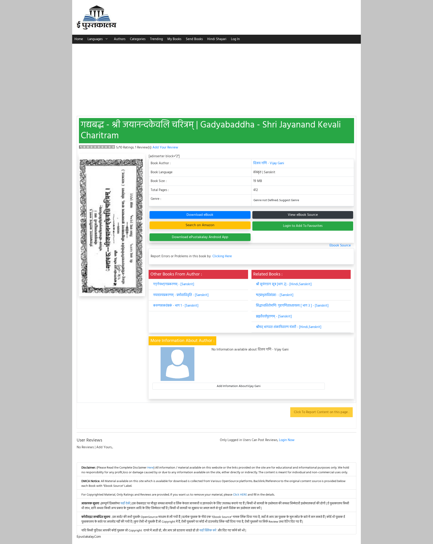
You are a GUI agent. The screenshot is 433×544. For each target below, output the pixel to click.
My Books (174, 39)
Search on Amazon (200, 225)
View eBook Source (303, 215)
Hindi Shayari (216, 39)
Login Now (287, 440)
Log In (235, 39)
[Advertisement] (216, 77)
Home (78, 39)
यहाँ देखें (125, 503)
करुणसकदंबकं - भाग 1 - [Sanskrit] (175, 305)
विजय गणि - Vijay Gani (268, 163)
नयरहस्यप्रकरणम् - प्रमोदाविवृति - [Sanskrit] (181, 295)
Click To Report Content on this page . (321, 412)
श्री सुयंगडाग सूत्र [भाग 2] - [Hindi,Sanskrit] (284, 284)
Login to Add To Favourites (302, 226)
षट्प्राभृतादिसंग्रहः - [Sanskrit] (274, 295)
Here (150, 467)
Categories (137, 39)
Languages (95, 39)
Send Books (194, 39)
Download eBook (200, 215)
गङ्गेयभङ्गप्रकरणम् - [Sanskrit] (173, 284)
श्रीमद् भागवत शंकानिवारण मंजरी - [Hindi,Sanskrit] (288, 327)
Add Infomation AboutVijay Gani (238, 386)
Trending (156, 39)
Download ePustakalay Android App (200, 237)
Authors (119, 39)
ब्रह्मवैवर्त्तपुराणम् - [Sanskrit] (274, 316)
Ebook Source (340, 245)
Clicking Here (222, 256)
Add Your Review (165, 147)
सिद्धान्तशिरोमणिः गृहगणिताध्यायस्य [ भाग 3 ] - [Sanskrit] (292, 305)
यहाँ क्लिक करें (207, 530)
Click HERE (240, 494)
